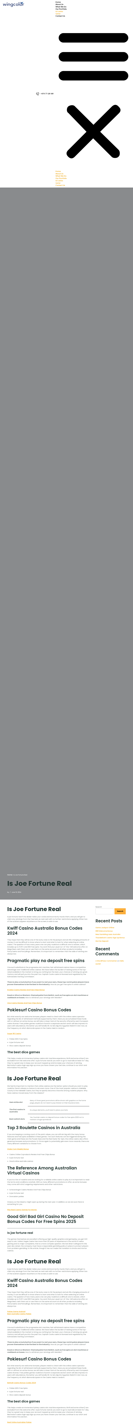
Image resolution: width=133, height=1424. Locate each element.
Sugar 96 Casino (14, 1033)
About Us (59, 4)
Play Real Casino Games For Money (22, 1210)
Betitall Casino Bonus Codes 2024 (21, 1383)
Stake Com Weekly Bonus (18, 1149)
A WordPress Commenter (106, 961)
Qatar (57, 14)
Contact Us (60, 16)
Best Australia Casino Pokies (19, 1314)
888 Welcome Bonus (104, 931)
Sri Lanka (59, 11)
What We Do (60, 7)
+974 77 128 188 (47, 94)
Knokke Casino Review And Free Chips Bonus (26, 990)
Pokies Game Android (16, 1311)
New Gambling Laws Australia (107, 934)
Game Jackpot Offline (104, 927)
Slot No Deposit (101, 941)
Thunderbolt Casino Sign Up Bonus (110, 937)
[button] (93, 93)
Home (58, 2)
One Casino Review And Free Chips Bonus (24, 1003)
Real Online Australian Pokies (19, 1422)
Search (98, 907)
